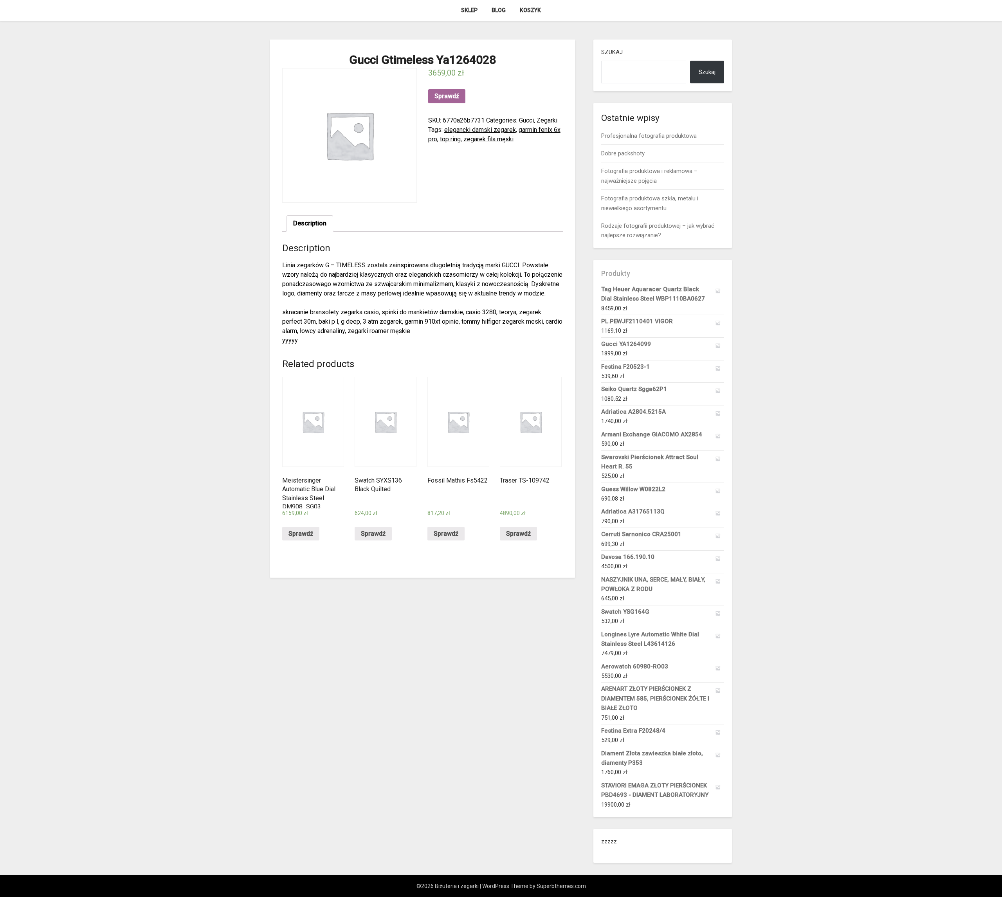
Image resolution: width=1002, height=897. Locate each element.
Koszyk (530, 10)
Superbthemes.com (561, 886)
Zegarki (547, 120)
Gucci (526, 120)
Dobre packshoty (623, 153)
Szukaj (612, 52)
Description (309, 223)
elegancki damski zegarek (480, 129)
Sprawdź (446, 96)
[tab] (310, 223)
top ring (450, 139)
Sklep (469, 10)
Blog (499, 10)
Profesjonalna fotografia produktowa (649, 135)
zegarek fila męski (488, 139)
